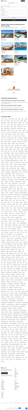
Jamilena (2, 215)
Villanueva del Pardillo (11, 355)
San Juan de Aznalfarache (11, 298)
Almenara (16, 130)
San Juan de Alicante (4, 298)
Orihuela (8, 264)
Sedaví (2, 325)
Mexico (15, 377)
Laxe (15, 232)
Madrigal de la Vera (9, 243)
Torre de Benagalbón (22, 336)
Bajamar (5, 143)
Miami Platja (19, 251)
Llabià (13, 236)
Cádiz (25, 154)
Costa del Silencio (17, 181)
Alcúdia (12, 124)
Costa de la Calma (11, 181)
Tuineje (15, 342)
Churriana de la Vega (22, 175)
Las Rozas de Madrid (13, 230)
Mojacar (25, 253)
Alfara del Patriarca (6, 126)
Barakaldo (13, 143)
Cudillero (6, 183)
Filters (14, 17)
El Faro (9, 190)
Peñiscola (8, 270)
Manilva (15, 245)
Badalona (6, 141)
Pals (1, 268)
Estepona (6, 200)
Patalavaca (26, 268)
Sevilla (21, 325)
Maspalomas (7, 249)
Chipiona (13, 175)
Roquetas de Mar (3, 291)
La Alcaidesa (8, 217)
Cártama (15, 166)
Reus (7, 287)
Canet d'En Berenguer (17, 162)
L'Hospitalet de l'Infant (19, 234)
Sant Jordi (2, 317)
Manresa (21, 245)
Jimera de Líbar (3, 217)
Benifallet (14, 149)
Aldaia (15, 124)
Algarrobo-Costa (20, 126)
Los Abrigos (24, 238)
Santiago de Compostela (8, 315)
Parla (14, 268)
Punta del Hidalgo (12, 285)
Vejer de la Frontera (3, 349)
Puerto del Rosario (10, 283)
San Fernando (3, 296)
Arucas (2, 139)
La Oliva (6, 226)
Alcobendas (20, 122)
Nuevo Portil (14, 262)
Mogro (22, 253)
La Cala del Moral (10, 219)
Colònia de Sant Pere (4, 179)
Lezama (14, 234)
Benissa (22, 149)
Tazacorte (2, 334)
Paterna (2, 270)
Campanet (20, 160)
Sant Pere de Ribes (3, 319)
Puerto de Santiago (23, 283)
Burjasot (9, 154)
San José (23, 296)
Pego (5, 270)
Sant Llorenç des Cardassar (23, 317)
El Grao (18, 190)
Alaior (5, 120)
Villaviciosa (2, 357)
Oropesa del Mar (15, 264)
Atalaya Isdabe (9, 139)
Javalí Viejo (6, 215)
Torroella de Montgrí (16, 340)
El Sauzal (2, 196)
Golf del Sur (2, 207)
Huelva (25, 211)
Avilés (18, 139)
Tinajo (6, 336)
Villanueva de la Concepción (20, 353)
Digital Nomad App (17, 383)
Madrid (5, 243)
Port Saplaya (3, 279)
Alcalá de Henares (3, 122)
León (23, 232)
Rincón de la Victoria (4, 289)
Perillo (12, 270)
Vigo (24, 349)
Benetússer (23, 147)
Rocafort (15, 289)
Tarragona (11, 332)
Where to (2, 7)
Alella (23, 124)
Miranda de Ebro (11, 253)
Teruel (24, 334)
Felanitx (14, 200)
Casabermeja (22, 166)
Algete (24, 126)
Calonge (16, 158)
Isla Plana (22, 213)
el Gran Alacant (13, 190)
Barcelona (2, 145)
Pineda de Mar (3, 272)
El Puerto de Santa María (17, 194)
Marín (24, 247)
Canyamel (7, 164)
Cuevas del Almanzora (15, 183)
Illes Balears (11, 213)
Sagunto (22, 291)
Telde (14, 334)
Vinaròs (13, 357)
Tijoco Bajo (2, 336)
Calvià (21, 158)
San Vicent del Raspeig (19, 321)
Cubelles (2, 183)
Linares (10, 236)
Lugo (2, 243)
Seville (24, 325)
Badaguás (25, 139)
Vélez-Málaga (13, 349)
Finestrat (2, 202)
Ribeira (21, 287)
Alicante (25, 128)
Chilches (10, 175)
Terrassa (21, 334)
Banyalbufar (9, 143)
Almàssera (8, 130)
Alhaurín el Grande (19, 128)
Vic (21, 349)
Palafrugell (8, 266)
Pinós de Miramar (14, 272)
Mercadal (11, 251)
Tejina (11, 334)
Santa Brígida (17, 304)
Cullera (20, 183)
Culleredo (23, 183)
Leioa (21, 232)
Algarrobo (15, 126)
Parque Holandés (18, 268)
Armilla (2, 137)
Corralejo (26, 179)
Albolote (18, 120)
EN (26, 196)
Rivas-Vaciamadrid (10, 289)
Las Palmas (18, 228)
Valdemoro (24, 344)
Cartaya (18, 166)
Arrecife (15, 137)
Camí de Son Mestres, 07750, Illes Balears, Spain (11, 160)
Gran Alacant (26, 207)
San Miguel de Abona (4, 302)
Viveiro (23, 357)
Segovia (5, 325)
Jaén (25, 213)
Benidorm (10, 149)
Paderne (26, 264)
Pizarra (23, 272)
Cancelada (2, 162)
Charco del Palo (18, 173)
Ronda (23, 289)
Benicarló (2, 149)
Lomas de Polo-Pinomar (18, 238)
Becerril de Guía (17, 145)
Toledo (9, 336)
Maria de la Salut (19, 247)
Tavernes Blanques (17, 332)
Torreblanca (16, 336)
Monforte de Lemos (25, 255)
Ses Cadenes (9, 325)
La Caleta (24, 219)
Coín (11, 177)
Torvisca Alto (6, 342)
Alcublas (8, 124)
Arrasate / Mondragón (10, 137)
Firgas (5, 202)
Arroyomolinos (25, 137)
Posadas (11, 279)
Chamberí (13, 173)
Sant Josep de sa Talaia (8, 317)
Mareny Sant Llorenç (7, 247)
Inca (14, 213)
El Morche (6, 192)
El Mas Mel (21, 190)
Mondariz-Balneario (18, 255)
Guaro (2, 211)
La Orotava (9, 226)
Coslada (2, 181)
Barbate (17, 143)
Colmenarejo (19, 177)
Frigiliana (17, 202)
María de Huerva (14, 247)
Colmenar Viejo (24, 177)
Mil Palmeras (3, 253)
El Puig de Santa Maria (25, 194)
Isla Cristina (18, 213)
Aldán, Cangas (19, 124)
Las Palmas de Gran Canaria (5, 230)
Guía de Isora (6, 211)
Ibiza (1, 213)
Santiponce (20, 315)
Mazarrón (20, 249)
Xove (2, 359)
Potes (14, 279)
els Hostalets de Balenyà (8, 196)
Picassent (18, 270)
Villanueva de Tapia (18, 355)
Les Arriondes (3, 234)
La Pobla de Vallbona (19, 226)
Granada (11, 207)
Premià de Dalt (25, 279)
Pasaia (22, 268)
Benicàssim (6, 149)
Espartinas (15, 198)
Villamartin (22, 351)
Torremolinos (25, 338)
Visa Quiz (2, 384)
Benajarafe (6, 147)
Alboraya (25, 120)
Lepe (26, 232)
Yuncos (7, 359)
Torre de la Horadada (4, 338)
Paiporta (4, 266)
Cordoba (16, 179)
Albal (15, 120)
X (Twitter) (2, 397)
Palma (15, 266)
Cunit (7, 185)
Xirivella (26, 357)
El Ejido (2, 190)
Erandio (2, 198)
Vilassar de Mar (13, 351)
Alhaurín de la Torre (13, 128)
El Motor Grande (11, 192)
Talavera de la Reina (4, 332)
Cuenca (9, 183)
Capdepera (20, 164)
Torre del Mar (10, 338)
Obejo (21, 262)
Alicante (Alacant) (3, 130)
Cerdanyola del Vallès (8, 173)
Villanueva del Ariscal (4, 355)
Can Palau (26, 162)
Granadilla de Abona (20, 207)
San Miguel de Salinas (11, 302)
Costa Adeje (6, 181)
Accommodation (3, 389)
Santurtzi (17, 319)
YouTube (2, 395)
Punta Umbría (18, 285)
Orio (11, 264)
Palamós (12, 266)
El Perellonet (16, 192)
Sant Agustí (14, 308)
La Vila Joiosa (11, 232)
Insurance (2, 383)
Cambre (24, 158)
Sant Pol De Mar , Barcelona (11, 319)
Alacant (2, 120)
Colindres (14, 177)
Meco (23, 249)
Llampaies (22, 236)
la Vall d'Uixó (6, 232)
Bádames (9, 141)
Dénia (23, 185)
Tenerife (17, 334)
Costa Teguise (24, 181)
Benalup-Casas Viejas (17, 147)
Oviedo (23, 264)
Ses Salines (17, 325)
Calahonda (5, 156)
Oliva (2, 264)
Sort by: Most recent (22, 27)
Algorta (2, 128)
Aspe (5, 139)
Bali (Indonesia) (16, 373)
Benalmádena (11, 147)
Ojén (23, 262)
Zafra (14, 359)
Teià (9, 334)
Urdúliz (21, 344)
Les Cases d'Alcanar (9, 234)
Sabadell (16, 291)
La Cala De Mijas (16, 219)
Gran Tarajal (2, 209)
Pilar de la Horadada (24, 270)
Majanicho (2, 245)
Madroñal (14, 243)
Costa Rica (16, 372)
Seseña (13, 325)
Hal (12, 211)
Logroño (12, 238)
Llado (16, 236)
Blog (15, 384)
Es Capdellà (6, 198)
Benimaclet (18, 149)
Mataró (17, 249)
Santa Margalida (19, 308)
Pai (1, 266)
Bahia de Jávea (25, 141)
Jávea (10, 215)
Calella (2, 158)
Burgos (6, 154)
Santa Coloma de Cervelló (23, 304)
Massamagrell (12, 249)
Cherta (22, 173)
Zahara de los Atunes (19, 359)
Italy (15, 371)
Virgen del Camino (18, 357)
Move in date (2, 10)
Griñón (11, 209)
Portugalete (7, 279)
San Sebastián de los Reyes (10, 304)
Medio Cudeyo (3, 251)
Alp (27, 130)
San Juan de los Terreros (20, 298)
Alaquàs (8, 120)
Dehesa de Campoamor (12, 185)
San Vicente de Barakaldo (4, 323)
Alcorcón (26, 122)
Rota (10, 291)
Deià (17, 185)
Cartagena (11, 166)
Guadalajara (14, 209)
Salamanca (26, 291)
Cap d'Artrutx (15, 164)
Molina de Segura (3, 255)
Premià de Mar (3, 281)
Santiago (2, 315)
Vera (16, 349)
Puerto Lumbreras (3, 285)
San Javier (12, 296)
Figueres (23, 200)
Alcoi (23, 122)
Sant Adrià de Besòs (4, 308)
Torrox (21, 340)
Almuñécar (23, 130)
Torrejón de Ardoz (15, 338)
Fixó (11, 202)
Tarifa (8, 332)
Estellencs (2, 200)
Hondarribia (16, 211)
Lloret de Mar (8, 238)
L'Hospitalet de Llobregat (4, 236)
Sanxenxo (19, 323)
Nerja (2, 262)
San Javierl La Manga (17, 296)
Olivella (5, 264)
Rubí (13, 291)
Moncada (13, 255)
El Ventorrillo (23, 196)
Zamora (24, 359)
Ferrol (20, 200)
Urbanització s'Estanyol (23, 342)
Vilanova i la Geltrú (3, 351)
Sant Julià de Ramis (15, 317)
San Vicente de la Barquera (13, 323)
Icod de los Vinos (6, 213)
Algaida (12, 126)
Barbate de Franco (21, 143)
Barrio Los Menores (7, 145)
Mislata (16, 253)
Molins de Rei (9, 255)
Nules (18, 262)
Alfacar (26, 124)
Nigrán (5, 262)
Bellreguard (24, 145)
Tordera (12, 336)
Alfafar (2, 126)
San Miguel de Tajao (18, 302)
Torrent (2, 340)
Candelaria (6, 162)
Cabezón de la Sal (17, 154)
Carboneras (2, 166)
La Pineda (13, 226)
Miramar (7, 253)
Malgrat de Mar (10, 245)
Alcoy (5, 124)
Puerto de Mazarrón (16, 283)
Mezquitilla (15, 251)
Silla (26, 325)
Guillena (10, 211)
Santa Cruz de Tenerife (22, 306)
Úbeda (18, 342)
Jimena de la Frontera (22, 215)
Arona (5, 137)
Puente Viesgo (8, 281)
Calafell (2, 156)
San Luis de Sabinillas (20, 300)
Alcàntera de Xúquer (14, 122)
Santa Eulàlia (9, 308)
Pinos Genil (19, 272)
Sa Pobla (23, 323)
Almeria (20, 130)
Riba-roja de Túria (16, 287)
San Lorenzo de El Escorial (4, 300)
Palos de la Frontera (24, 266)
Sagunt (19, 291)
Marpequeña (3, 249)
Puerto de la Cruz (20, 281)
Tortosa (2, 342)
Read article (14, 92)
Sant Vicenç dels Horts (23, 319)
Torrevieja (11, 340)
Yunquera (11, 359)
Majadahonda (25, 243)
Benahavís (2, 147)
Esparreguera (11, 198)
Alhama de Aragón (6, 128)
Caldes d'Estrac (24, 156)
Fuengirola (21, 202)
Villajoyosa (18, 351)
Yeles (4, 359)
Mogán (19, 253)
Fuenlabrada (25, 202)
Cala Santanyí (19, 156)
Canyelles (11, 164)
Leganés (18, 232)
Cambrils (2, 160)
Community (2, 385)
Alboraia (21, 120)
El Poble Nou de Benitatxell (23, 192)
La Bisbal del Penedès (18, 217)
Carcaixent (7, 166)
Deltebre (20, 185)
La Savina (5, 228)
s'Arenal (26, 323)
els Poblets (14, 196)
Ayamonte (21, 139)
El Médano (2, 192)
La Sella (9, 228)
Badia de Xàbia (19, 141)
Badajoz (2, 141)
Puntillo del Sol (23, 285)
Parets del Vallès (9, 268)
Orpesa (19, 264)
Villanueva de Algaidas (4, 353)
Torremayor (20, 338)
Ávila (15, 139)
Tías (26, 334)
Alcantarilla (8, 122)
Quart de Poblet (3, 287)
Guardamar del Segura (24, 209)
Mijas (23, 251)
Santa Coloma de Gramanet (5, 306)
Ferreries (17, 200)
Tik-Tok (2, 396)
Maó (24, 245)
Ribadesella (10, 287)
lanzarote (2, 226)
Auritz (13, 139)
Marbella (2, 247)
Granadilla (14, 207)
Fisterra (9, 202)
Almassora (12, 130)
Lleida (2, 238)
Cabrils (22, 154)
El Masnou (25, 190)
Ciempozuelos (3, 177)
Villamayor (26, 351)
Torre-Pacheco (6, 340)
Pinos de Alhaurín (8, 272)
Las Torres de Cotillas (20, 230)
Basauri (13, 145)
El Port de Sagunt (3, 194)
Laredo (2, 228)
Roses (8, 291)
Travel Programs (16, 385)
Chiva (17, 175)
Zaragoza (2, 361)
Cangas (23, 162)
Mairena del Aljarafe (19, 243)
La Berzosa (12, 217)
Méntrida (7, 251)
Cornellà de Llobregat (21, 179)
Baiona (2, 143)
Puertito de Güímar (14, 281)
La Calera (21, 219)
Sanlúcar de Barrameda (13, 300)
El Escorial (5, 190)
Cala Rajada (14, 156)
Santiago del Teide (15, 315)
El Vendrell (18, 196)
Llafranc (19, 236)
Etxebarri (10, 200)
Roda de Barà (20, 289)
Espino (19, 198)
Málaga (6, 245)
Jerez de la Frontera (14, 215)
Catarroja (2, 173)
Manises (18, 245)
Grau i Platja (7, 209)
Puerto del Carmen (3, 283)
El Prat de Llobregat (10, 194)
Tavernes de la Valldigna (24, 332)
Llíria (4, 238)
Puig (8, 285)
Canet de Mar (11, 162)
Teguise (6, 334)
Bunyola (2, 154)
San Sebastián (3, 304)
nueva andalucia (9, 262)
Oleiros (26, 262)
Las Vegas (25, 230)
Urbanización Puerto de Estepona (14, 344)
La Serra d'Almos (13, 228)
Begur (21, 145)
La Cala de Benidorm (4, 219)
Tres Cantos (11, 342)
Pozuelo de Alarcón (19, 279)
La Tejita (2, 232)
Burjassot (12, 154)
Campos (24, 160)
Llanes (26, 236)
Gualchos (19, 209)
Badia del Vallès (14, 141)
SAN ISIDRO (7, 296)
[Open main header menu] (26, 1)
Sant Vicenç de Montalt (4, 321)
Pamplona (4, 268)
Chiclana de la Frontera (4, 175)
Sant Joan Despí (25, 315)
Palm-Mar (18, 266)
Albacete (12, 120)
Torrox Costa (25, 340)
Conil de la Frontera (11, 179)
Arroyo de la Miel (20, 137)
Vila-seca (8, 351)
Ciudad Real (8, 177)
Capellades (24, 164)
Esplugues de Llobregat (24, 198)
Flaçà (14, 202)
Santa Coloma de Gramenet (14, 306)
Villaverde (23, 355)
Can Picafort (3, 164)
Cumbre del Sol (3, 185)
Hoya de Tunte (21, 211)
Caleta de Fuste (6, 158)
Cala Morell (10, 156)
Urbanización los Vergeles (4, 344)
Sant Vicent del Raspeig (12, 321)
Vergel (19, 349)
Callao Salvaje (11, 158)
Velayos (9, 349)
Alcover (2, 124)
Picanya (15, 270)
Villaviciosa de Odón (8, 357)
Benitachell (25, 149)
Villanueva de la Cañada (12, 353)
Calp (18, 158)
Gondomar (7, 207)
